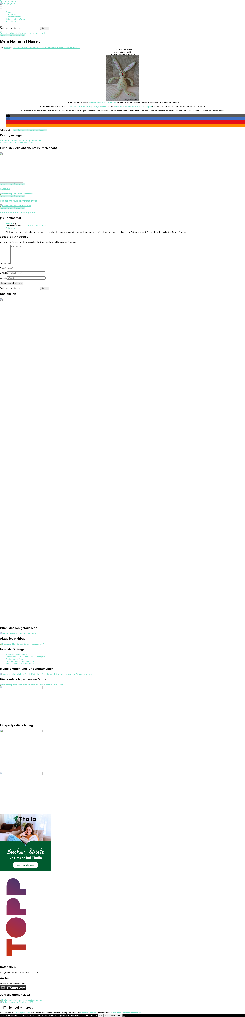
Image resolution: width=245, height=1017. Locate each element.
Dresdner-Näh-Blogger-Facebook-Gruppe (133, 106)
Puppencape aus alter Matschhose (18, 200)
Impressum (11, 21)
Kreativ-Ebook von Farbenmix (102, 102)
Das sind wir (11, 14)
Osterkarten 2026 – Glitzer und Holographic (25, 657)
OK (100, 1015)
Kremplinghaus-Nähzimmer (12, 35)
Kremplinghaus (23, 1013)
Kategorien (5, 972)
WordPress (116, 1013)
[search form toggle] (1, 26)
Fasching (5, 189)
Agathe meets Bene (14, 659)
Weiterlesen (116, 1015)
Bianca (7, 47)
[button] (8, 116)
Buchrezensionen (13, 17)
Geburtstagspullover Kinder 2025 (20, 661)
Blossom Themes (88, 1013)
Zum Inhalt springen (9, 1)
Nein (106, 1015)
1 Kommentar (62, 47)
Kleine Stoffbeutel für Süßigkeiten (18, 212)
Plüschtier (42, 130)
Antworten (10, 228)
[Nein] (124, 1016)
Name (3, 268)
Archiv (3, 983)
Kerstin (9, 223)
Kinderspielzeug (25, 130)
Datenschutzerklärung (15, 19)
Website (3, 278)
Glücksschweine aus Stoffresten (20, 663)
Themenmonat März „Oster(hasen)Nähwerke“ (87, 106)
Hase (15, 130)
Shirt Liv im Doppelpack (16, 654)
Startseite (10, 12)
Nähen (35, 130)
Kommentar (5, 263)
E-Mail (3, 273)
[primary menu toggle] (1, 6)
